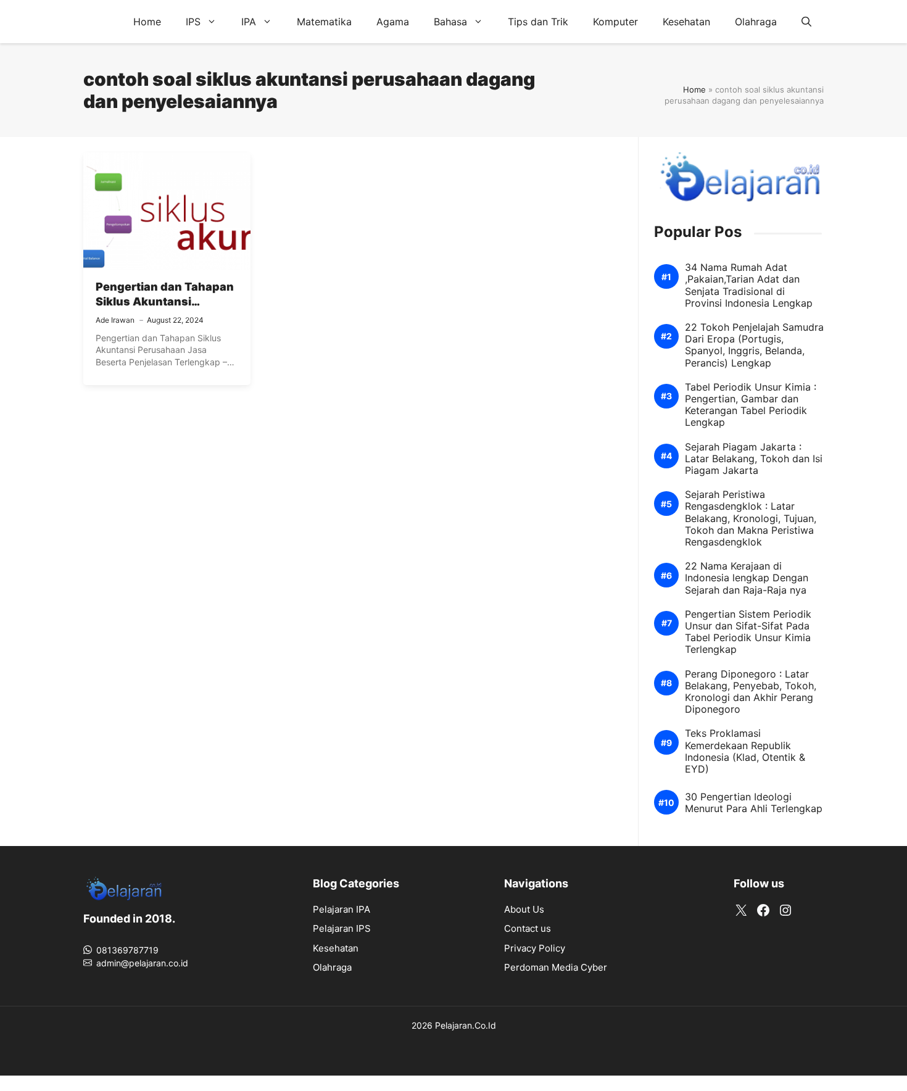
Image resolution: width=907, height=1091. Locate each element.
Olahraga (756, 21)
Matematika (324, 21)
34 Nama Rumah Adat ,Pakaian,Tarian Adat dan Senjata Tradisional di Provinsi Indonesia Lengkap (749, 285)
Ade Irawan (115, 320)
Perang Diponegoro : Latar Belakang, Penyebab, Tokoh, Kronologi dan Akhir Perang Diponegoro (750, 692)
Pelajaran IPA (341, 909)
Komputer (615, 21)
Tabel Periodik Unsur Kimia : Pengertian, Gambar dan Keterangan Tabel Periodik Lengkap (750, 405)
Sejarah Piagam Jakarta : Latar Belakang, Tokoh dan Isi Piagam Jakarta (753, 458)
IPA (248, 21)
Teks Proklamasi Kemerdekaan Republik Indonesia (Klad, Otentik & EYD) (745, 751)
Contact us (527, 928)
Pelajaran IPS (342, 928)
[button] (806, 21)
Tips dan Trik (538, 21)
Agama (392, 21)
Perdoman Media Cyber (555, 967)
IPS (193, 21)
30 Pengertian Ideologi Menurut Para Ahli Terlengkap (753, 803)
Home (147, 21)
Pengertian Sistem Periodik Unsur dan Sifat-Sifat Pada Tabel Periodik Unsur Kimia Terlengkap (748, 632)
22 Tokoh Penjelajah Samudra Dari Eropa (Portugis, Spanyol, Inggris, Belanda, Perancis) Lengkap (754, 345)
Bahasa (450, 21)
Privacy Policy (534, 948)
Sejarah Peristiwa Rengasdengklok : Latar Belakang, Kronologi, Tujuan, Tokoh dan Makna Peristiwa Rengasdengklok (750, 518)
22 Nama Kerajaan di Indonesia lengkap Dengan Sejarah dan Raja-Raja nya (746, 577)
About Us (524, 909)
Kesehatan (686, 21)
